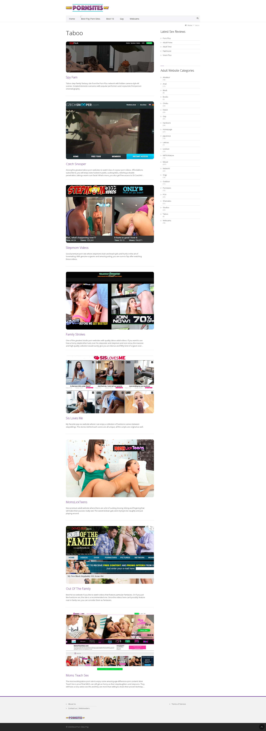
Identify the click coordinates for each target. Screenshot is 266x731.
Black (165, 90)
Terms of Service (179, 704)
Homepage (167, 129)
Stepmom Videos (77, 247)
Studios (166, 207)
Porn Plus (167, 38)
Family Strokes (75, 334)
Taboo (165, 214)
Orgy (165, 175)
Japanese (167, 136)
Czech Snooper (76, 164)
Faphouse (167, 51)
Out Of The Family (78, 588)
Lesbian (166, 149)
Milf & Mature (168, 155)
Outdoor (166, 181)
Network (166, 168)
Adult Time (167, 46)
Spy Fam (71, 77)
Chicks (165, 103)
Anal (165, 84)
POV (164, 194)
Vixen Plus (167, 55)
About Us (72, 704)
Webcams (167, 220)
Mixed (165, 162)
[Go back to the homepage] (87, 7)
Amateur (166, 77)
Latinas (166, 142)
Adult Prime (167, 42)
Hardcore (167, 123)
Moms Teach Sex (77, 675)
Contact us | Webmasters (79, 708)
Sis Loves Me (74, 418)
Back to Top (262, 727)
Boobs (165, 97)
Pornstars (167, 188)
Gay (164, 116)
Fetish (165, 110)
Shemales (167, 201)
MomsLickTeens (76, 502)
